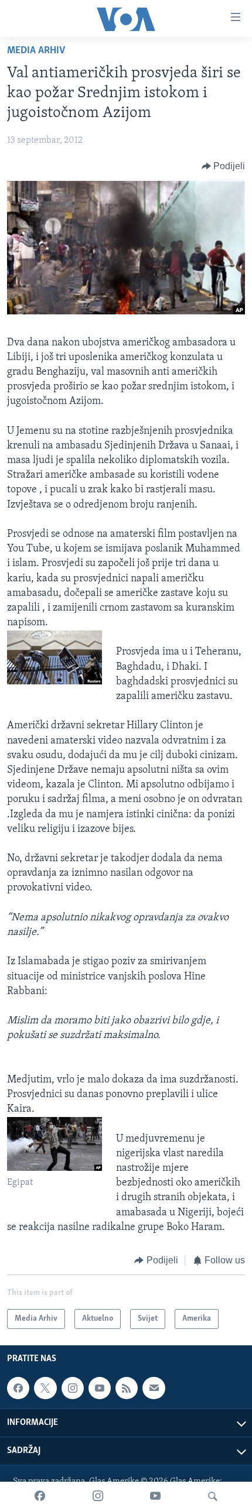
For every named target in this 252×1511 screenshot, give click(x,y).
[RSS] (126, 1389)
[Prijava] (153, 1389)
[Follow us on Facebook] (18, 1389)
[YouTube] (155, 1496)
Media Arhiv (36, 51)
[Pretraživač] (212, 1496)
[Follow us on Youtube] (99, 1389)
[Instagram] (98, 1496)
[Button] (224, 166)
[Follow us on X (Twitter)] (45, 1389)
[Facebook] (40, 1496)
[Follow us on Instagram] (73, 1389)
